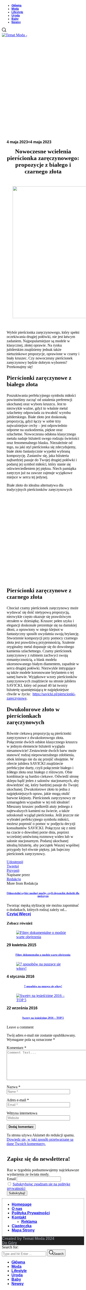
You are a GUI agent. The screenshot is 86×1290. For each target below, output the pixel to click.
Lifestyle (17, 12)
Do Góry (9, 1243)
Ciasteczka (22, 1226)
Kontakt (19, 1217)
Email (11, 1179)
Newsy (16, 22)
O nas (17, 1209)
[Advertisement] (43, 87)
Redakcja (14, 879)
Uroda (15, 15)
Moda (15, 9)
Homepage (22, 1204)
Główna (16, 5)
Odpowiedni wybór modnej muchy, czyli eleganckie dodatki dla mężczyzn (43, 894)
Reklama (29, 1222)
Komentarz (16, 1048)
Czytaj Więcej (19, 914)
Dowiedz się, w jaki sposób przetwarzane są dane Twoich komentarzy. (40, 1141)
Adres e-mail (18, 1100)
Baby (15, 19)
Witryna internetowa (22, 1113)
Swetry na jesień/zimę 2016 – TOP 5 (43, 1017)
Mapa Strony (23, 1230)
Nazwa (13, 1087)
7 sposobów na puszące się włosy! (43, 986)
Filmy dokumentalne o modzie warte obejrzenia (43, 954)
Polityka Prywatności (31, 1213)
